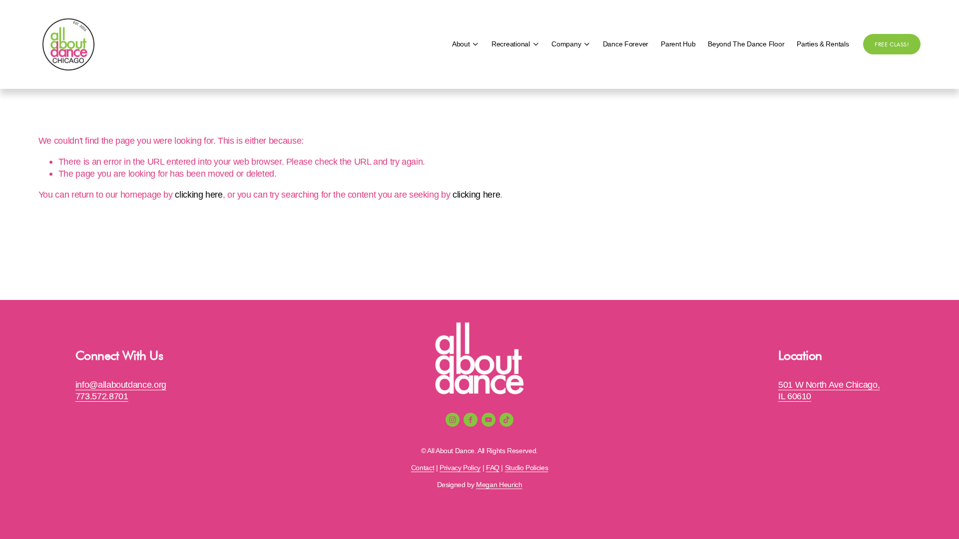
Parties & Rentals (823, 44)
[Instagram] (453, 420)
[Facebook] (471, 420)
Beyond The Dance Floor (746, 44)
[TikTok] (506, 420)
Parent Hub (678, 44)
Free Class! (892, 44)
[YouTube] (488, 420)
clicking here (198, 194)
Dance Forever (625, 44)
